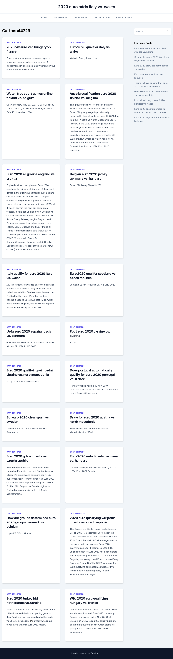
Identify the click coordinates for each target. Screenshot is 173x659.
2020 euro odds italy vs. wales (86, 6)
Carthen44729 (102, 17)
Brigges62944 (124, 17)
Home (44, 17)
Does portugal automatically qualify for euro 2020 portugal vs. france (92, 374)
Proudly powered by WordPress (85, 653)
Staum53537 (60, 17)
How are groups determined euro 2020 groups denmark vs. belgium (31, 522)
